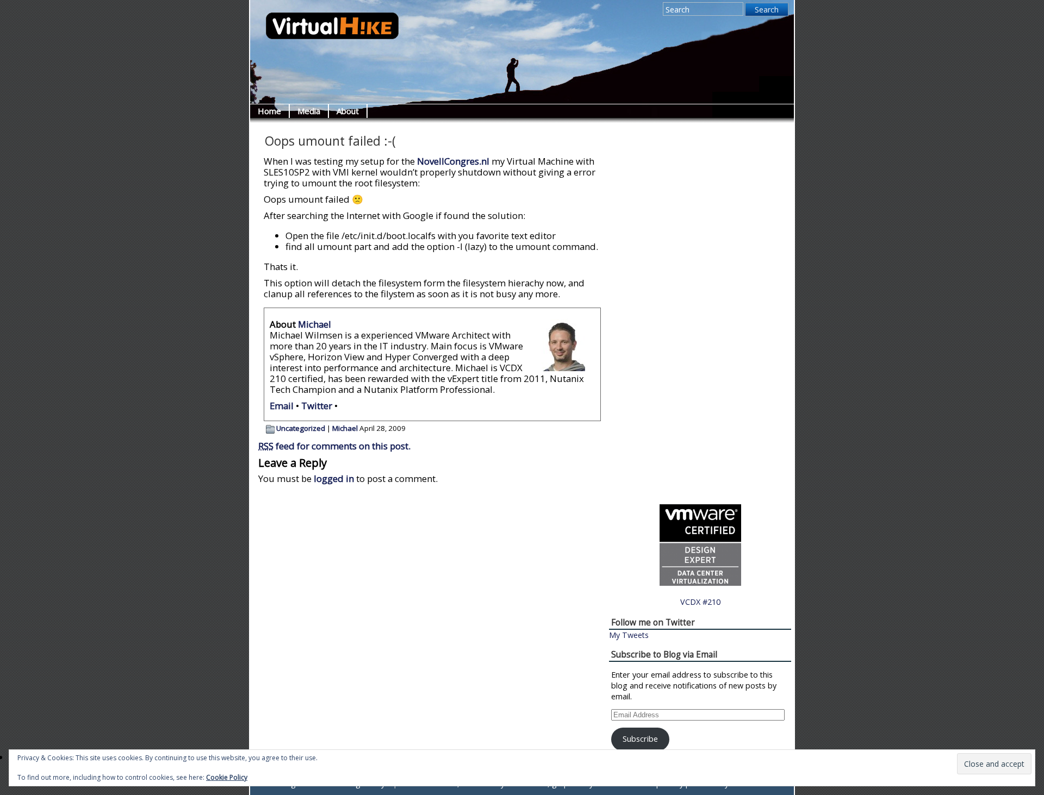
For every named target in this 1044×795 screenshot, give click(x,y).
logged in (334, 478)
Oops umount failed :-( (330, 141)
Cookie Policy (226, 777)
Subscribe (640, 739)
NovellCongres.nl (453, 161)
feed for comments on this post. (334, 446)
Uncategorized (300, 428)
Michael (314, 324)
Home (269, 110)
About (348, 110)
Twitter (316, 405)
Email (282, 405)
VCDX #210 (700, 602)
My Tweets (629, 635)
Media (308, 110)
